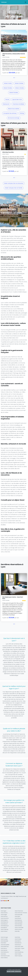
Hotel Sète (17, 950)
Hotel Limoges (4, 937)
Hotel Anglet (4, 914)
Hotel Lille (17, 931)
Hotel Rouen (18, 944)
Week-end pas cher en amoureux (13, 183)
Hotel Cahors (4, 931)
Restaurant (6, 104)
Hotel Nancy (4, 948)
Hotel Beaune (4, 924)
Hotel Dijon (17, 916)
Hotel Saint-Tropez (19, 948)
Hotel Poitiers (18, 939)
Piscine (7, 99)
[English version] (3, 901)
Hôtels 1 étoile (8, 83)
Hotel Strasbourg (19, 952)
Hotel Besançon (5, 925)
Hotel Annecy (4, 916)
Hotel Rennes (18, 943)
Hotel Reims (18, 941)
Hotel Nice (3, 954)
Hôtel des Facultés (8, 152)
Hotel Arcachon (5, 918)
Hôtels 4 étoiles (19, 88)
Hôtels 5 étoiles (13, 92)
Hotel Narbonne (5, 952)
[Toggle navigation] (25, 2)
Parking (22, 113)
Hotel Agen (3, 911)
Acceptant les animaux (10, 113)
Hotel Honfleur (18, 925)
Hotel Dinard (18, 918)
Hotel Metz (3, 943)
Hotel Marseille (4, 941)
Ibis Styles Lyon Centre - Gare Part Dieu (12, 597)
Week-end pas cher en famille (13, 188)
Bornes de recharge (13, 118)
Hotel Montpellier (5, 944)
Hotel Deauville (18, 914)
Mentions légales (14, 971)
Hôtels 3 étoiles (7, 88)
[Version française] (1, 901)
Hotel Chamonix (19, 911)
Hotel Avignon (4, 920)
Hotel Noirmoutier (5, 956)
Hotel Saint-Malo (19, 946)
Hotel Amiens (4, 912)
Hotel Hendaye (18, 924)
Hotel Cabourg (4, 929)
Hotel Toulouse (18, 956)
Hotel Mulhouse (5, 946)
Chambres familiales (18, 104)
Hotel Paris (17, 937)
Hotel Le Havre (18, 929)
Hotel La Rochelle (19, 927)
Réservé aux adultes (13, 109)
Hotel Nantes (4, 950)
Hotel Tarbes (18, 954)
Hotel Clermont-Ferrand (21, 912)
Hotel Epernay (18, 920)
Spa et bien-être (17, 99)
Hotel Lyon (4, 2)
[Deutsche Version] (8, 901)
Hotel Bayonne (4, 922)
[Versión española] (4, 901)
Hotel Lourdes (4, 939)
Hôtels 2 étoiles (19, 83)
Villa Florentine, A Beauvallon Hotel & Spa (13, 54)
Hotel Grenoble (18, 922)
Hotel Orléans (4, 957)
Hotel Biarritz (4, 927)
